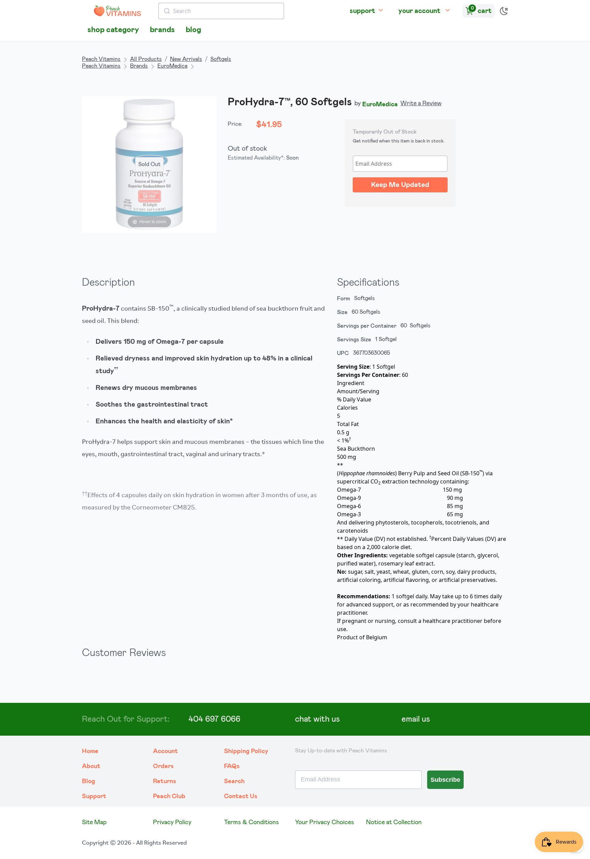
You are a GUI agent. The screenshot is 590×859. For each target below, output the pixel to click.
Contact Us (240, 796)
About (91, 766)
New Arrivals (186, 59)
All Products (146, 59)
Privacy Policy (172, 822)
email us (416, 719)
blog (193, 30)
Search (234, 781)
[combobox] (221, 11)
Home (90, 751)
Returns (164, 781)
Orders (163, 766)
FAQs (232, 766)
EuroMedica (172, 66)
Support (94, 796)
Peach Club (169, 796)
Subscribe (445, 779)
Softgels (220, 59)
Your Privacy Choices (324, 822)
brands (162, 30)
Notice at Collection (394, 822)
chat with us (317, 719)
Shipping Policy (246, 751)
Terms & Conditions (251, 822)
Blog (88, 781)
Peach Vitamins (101, 59)
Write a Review (421, 103)
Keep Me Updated (400, 184)
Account (165, 751)
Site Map (94, 822)
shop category (113, 30)
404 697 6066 (214, 719)
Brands (139, 66)
